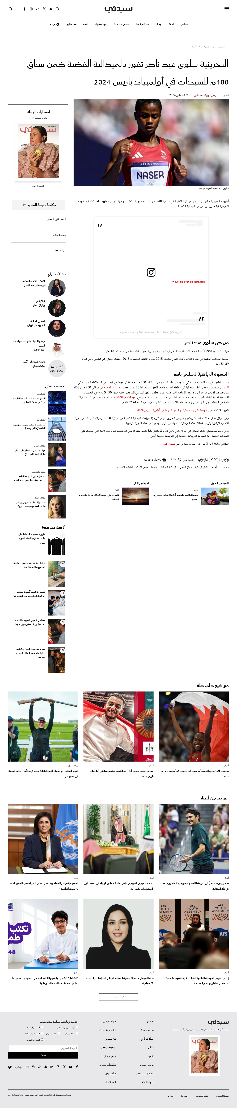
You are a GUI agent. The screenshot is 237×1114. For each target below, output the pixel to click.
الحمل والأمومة (33, 1040)
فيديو (52, 24)
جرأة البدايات (60, 251)
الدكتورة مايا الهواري (36, 325)
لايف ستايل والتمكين (66, 1027)
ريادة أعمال (73, 766)
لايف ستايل (100, 24)
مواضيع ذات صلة (213, 686)
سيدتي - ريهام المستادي (206, 95)
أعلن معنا (184, 1096)
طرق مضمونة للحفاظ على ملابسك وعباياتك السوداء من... (30, 538)
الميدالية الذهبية (113, 387)
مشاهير (184, 24)
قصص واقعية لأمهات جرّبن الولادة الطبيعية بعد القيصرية (29, 594)
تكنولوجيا (41, 394)
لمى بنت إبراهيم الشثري (34, 285)
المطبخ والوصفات (32, 1034)
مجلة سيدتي (109, 1021)
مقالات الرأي (57, 274)
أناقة (171, 24)
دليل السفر (148, 1082)
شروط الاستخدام (222, 1096)
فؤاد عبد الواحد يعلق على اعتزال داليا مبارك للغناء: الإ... (30, 452)
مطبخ (69, 24)
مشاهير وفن (70, 1034)
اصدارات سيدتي (145, 1073)
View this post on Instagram (188, 281)
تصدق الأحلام (59, 235)
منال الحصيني (38, 366)
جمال (159, 24)
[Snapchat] (51, 9)
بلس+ (85, 24)
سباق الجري (186, 467)
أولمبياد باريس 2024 (146, 467)
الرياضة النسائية (168, 467)
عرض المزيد (118, 997)
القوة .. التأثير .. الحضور (57, 219)
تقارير (151, 1056)
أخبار (226, 95)
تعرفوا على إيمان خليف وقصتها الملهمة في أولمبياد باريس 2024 (172, 410)
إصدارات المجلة (38, 112)
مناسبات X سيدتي (107, 1030)
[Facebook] (24, 9)
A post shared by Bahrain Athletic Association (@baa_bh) (151, 332)
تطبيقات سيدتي (107, 1065)
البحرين (224, 387)
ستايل (151, 1047)
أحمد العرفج (39, 350)
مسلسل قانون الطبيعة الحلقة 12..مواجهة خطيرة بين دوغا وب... (28, 478)
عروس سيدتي (146, 1065)
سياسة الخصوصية (202, 1096)
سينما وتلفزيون (38, 472)
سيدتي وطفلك (121, 24)
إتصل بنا (170, 1096)
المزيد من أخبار (214, 798)
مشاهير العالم (39, 498)
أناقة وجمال (51, 1034)
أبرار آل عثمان (38, 305)
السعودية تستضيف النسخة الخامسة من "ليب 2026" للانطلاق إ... (29, 400)
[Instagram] (31, 9)
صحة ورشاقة (142, 24)
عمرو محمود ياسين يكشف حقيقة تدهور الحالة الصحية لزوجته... (30, 653)
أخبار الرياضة (201, 467)
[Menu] (227, 9)
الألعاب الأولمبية (125, 467)
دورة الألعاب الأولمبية (125, 397)
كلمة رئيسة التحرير (42, 205)
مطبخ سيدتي (146, 1030)
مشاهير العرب (39, 446)
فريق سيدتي (109, 1056)
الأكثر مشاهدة (54, 527)
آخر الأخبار (110, 1082)
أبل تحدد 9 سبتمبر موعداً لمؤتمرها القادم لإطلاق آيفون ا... (29, 427)
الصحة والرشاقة (33, 1027)
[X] (44, 9)
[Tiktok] (37, 9)
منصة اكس (169, 444)
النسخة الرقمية (38, 186)
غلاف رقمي (110, 1073)
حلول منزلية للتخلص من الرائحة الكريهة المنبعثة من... (29, 565)
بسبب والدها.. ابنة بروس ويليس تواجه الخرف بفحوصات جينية (30, 504)
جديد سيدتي (55, 386)
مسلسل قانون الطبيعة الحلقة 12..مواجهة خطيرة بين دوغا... (29, 622)
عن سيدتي (110, 1038)
